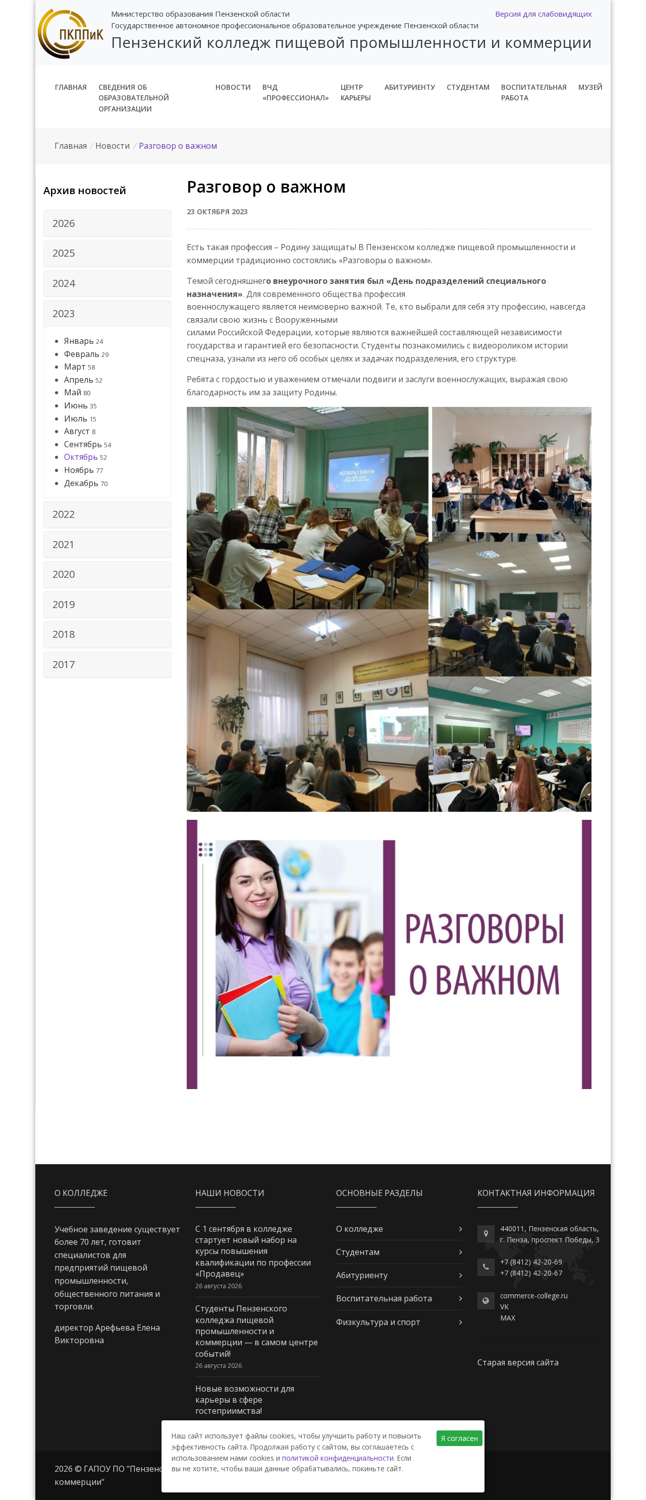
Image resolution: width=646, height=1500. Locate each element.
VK (504, 1306)
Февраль (81, 353)
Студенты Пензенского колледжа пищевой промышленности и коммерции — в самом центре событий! (256, 1331)
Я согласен (459, 1438)
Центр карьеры (356, 92)
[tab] (107, 223)
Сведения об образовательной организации (133, 98)
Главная (71, 87)
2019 (63, 604)
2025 (63, 253)
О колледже (359, 1228)
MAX (507, 1318)
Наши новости (229, 1192)
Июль (75, 418)
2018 (63, 634)
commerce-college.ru (534, 1295)
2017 (63, 664)
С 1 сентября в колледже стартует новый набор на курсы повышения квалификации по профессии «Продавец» (253, 1251)
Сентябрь (83, 444)
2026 (63, 223)
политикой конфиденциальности (338, 1458)
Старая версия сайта (518, 1362)
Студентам (468, 87)
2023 (63, 313)
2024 (63, 283)
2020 (63, 574)
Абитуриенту (410, 87)
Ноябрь (79, 469)
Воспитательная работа (534, 92)
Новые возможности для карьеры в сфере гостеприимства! (244, 1400)
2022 (63, 514)
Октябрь (81, 456)
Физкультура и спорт (378, 1322)
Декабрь (81, 483)
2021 (63, 544)
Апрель (78, 379)
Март (75, 366)
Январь (79, 340)
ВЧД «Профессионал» (295, 92)
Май (72, 392)
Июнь (76, 405)
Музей (590, 87)
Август (77, 431)
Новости (233, 87)
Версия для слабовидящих (543, 14)
